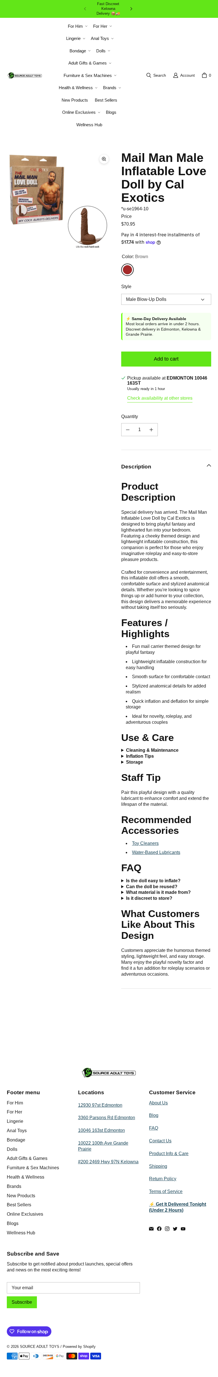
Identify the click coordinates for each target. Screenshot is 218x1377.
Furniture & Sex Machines (33, 1167)
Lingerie (15, 1121)
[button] (77, 26)
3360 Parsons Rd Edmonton (106, 1117)
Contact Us (160, 1140)
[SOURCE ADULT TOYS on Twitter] (175, 1229)
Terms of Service (166, 1191)
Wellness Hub (21, 1232)
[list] (59, 203)
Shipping (158, 1166)
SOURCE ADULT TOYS (39, 1346)
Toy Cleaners (145, 843)
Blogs (12, 1223)
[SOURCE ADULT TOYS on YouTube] (183, 1229)
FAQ (153, 1128)
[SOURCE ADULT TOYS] (25, 75)
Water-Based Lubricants (156, 852)
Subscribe (22, 1302)
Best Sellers (19, 1204)
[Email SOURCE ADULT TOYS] (151, 1229)
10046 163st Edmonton (101, 1130)
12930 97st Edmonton (100, 1105)
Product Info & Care (168, 1153)
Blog (153, 1115)
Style (126, 286)
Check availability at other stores (159, 398)
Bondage (16, 1140)
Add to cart (166, 359)
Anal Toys (17, 1130)
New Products (21, 1195)
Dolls (12, 1149)
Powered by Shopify (79, 1346)
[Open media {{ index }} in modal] (59, 203)
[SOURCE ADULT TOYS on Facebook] (159, 1229)
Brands (14, 1186)
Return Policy (162, 1178)
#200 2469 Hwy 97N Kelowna (108, 1161)
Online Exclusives (25, 1214)
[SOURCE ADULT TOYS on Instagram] (167, 1229)
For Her (14, 1112)
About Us (158, 1102)
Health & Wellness (25, 1177)
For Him (15, 1102)
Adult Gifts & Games (27, 1158)
